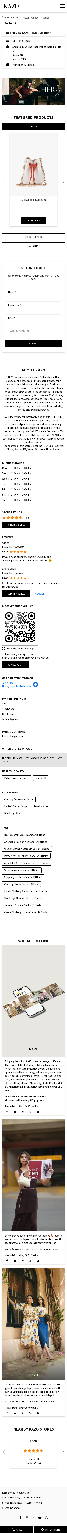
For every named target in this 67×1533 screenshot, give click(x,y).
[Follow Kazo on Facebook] (20, 1518)
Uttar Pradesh (30, 17)
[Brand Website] (46, 1518)
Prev (4, 182)
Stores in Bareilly (11, 1497)
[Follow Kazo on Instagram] (27, 1518)
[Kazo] (11, 6)
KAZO (33, 1441)
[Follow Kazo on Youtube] (40, 1518)
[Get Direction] (35, 685)
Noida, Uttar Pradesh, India (16, 686)
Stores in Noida (33, 1502)
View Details (33, 220)
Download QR (15, 664)
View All (39, 593)
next (63, 182)
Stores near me (10, 17)
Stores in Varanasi (11, 1507)
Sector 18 (41, 778)
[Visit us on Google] (33, 1518)
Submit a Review (16, 525)
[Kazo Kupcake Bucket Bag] (33, 164)
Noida (46, 17)
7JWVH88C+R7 (10, 682)
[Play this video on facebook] (33, 1001)
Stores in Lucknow (12, 1502)
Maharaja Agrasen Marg (16, 778)
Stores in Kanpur (32, 1497)
